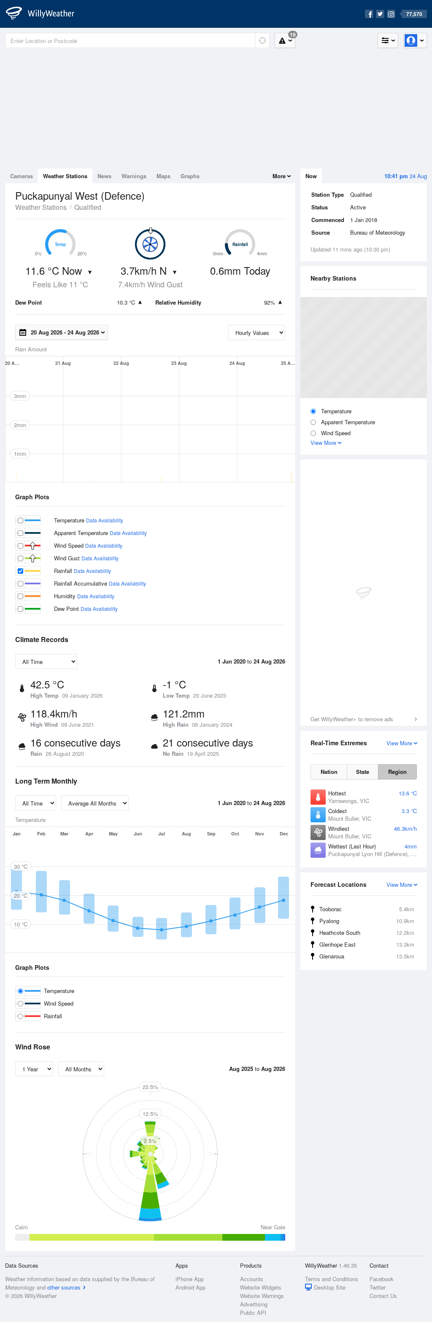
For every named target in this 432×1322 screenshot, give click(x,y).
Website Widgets (260, 1287)
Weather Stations (65, 176)
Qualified (87, 207)
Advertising (253, 1304)
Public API (253, 1313)
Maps (163, 176)
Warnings (134, 176)
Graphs (190, 176)
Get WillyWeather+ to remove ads (351, 719)
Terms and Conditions (331, 1279)
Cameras (21, 176)
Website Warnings (262, 1296)
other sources (64, 1287)
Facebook (382, 1279)
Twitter (378, 1287)
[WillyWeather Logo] (44, 14)
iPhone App (190, 1279)
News (104, 176)
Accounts (251, 1279)
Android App (190, 1287)
